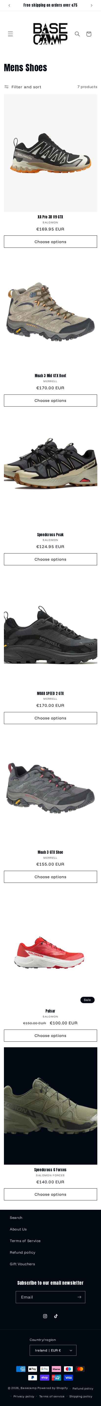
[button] (10, 34)
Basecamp (29, 1388)
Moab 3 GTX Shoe (50, 852)
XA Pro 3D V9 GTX (50, 217)
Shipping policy (80, 1396)
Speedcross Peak (50, 535)
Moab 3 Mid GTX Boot (50, 376)
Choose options (51, 241)
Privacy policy (23, 1396)
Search (16, 1217)
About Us (18, 1229)
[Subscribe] (79, 1297)
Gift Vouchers (22, 1264)
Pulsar (50, 1011)
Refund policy (22, 1252)
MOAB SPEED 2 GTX (50, 694)
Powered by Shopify (53, 1388)
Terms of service (52, 1396)
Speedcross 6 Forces (50, 1170)
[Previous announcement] (9, 5)
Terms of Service (25, 1240)
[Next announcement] (91, 5)
